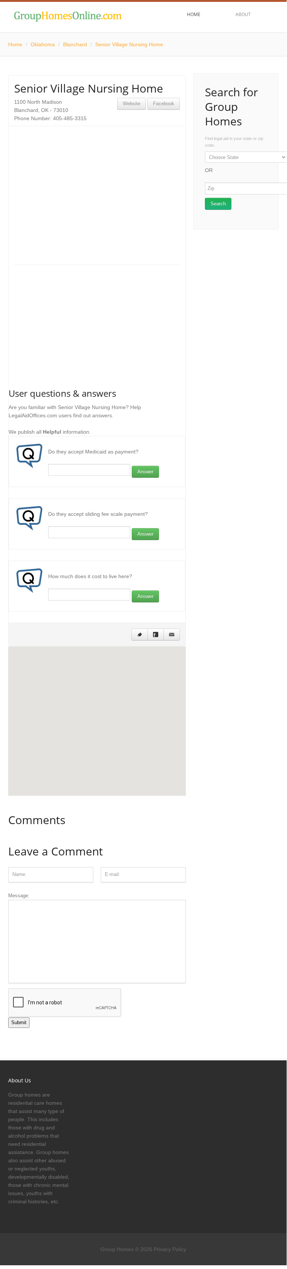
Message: (18, 895)
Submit (18, 1022)
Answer (145, 471)
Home (15, 44)
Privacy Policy (170, 1249)
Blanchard (75, 44)
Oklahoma (43, 44)
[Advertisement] (97, 184)
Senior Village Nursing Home (129, 44)
